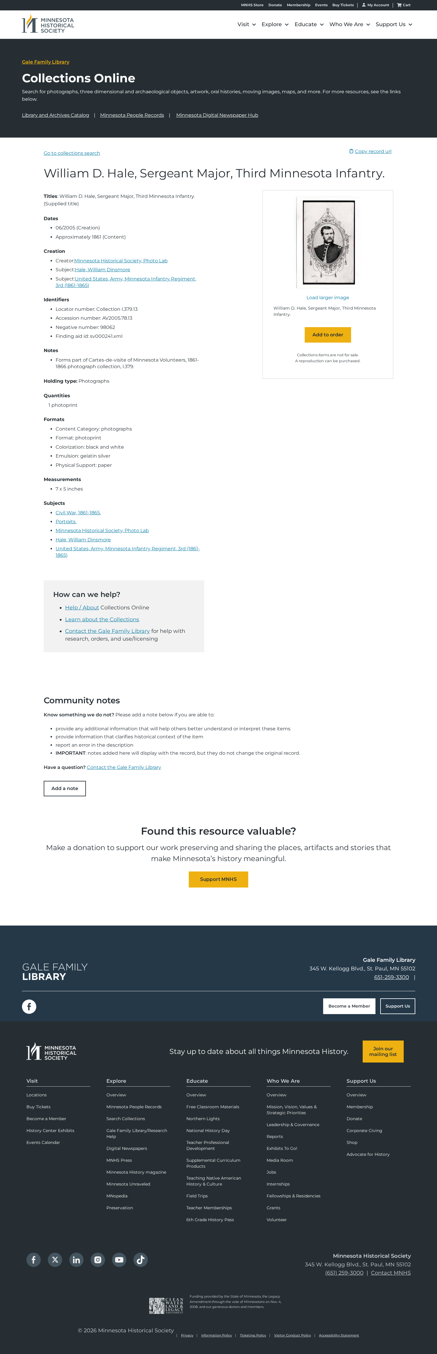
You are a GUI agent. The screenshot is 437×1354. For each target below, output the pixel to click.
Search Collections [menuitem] (125, 1118)
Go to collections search (72, 153)
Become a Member (349, 1006)
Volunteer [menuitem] (277, 1219)
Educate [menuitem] (197, 1081)
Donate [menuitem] (354, 1118)
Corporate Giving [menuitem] (364, 1130)
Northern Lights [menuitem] (203, 1118)
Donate (275, 5)
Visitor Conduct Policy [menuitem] (292, 1335)
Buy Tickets (343, 5)
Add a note (64, 788)
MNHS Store (252, 5)
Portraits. (66, 521)
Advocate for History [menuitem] (368, 1154)
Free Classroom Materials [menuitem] (212, 1106)
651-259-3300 (391, 977)
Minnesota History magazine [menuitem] (136, 1172)
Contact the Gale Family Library (107, 631)
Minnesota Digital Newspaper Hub (217, 115)
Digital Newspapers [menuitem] (126, 1148)
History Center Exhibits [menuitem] (50, 1130)
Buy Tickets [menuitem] (38, 1106)
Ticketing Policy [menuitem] (253, 1335)
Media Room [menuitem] (280, 1160)
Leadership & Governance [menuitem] (293, 1124)
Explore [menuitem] (116, 1081)
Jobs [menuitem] (271, 1172)
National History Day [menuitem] (208, 1130)
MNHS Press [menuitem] (119, 1160)
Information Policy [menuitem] (216, 1335)
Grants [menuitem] (273, 1207)
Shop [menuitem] (352, 1142)
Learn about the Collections (102, 619)
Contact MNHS (391, 1273)
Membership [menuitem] (360, 1106)
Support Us (398, 1006)
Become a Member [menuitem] (46, 1118)
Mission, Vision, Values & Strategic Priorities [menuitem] (292, 1109)
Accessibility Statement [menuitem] (339, 1335)
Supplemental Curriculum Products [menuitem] (213, 1163)
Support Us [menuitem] (361, 1081)
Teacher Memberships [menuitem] (209, 1207)
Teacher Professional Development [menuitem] (207, 1145)
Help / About (82, 607)
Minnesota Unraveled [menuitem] (128, 1184)
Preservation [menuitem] (119, 1207)
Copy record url (373, 151)
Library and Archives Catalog (55, 115)
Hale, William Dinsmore (102, 269)
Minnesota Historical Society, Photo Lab (121, 261)
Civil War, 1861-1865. (78, 513)
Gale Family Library (45, 62)
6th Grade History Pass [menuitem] (210, 1219)
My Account (378, 5)
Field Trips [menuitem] (197, 1196)
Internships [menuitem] (278, 1184)
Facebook (29, 1007)
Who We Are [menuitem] (283, 1081)
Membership (298, 5)
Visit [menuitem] (32, 1081)
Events (321, 5)
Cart (407, 5)
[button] (247, 24)
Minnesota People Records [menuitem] (134, 1106)
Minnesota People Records (132, 115)
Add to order (327, 335)
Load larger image (327, 297)
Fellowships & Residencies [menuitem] (293, 1196)
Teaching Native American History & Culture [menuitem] (213, 1181)
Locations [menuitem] (36, 1095)
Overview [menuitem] (116, 1095)
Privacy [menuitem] (187, 1335)
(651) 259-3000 (344, 1273)
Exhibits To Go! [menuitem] (282, 1148)
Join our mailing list (383, 1051)
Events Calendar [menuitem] (43, 1142)
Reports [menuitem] (275, 1136)
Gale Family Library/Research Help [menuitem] (136, 1133)
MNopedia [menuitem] (117, 1196)
